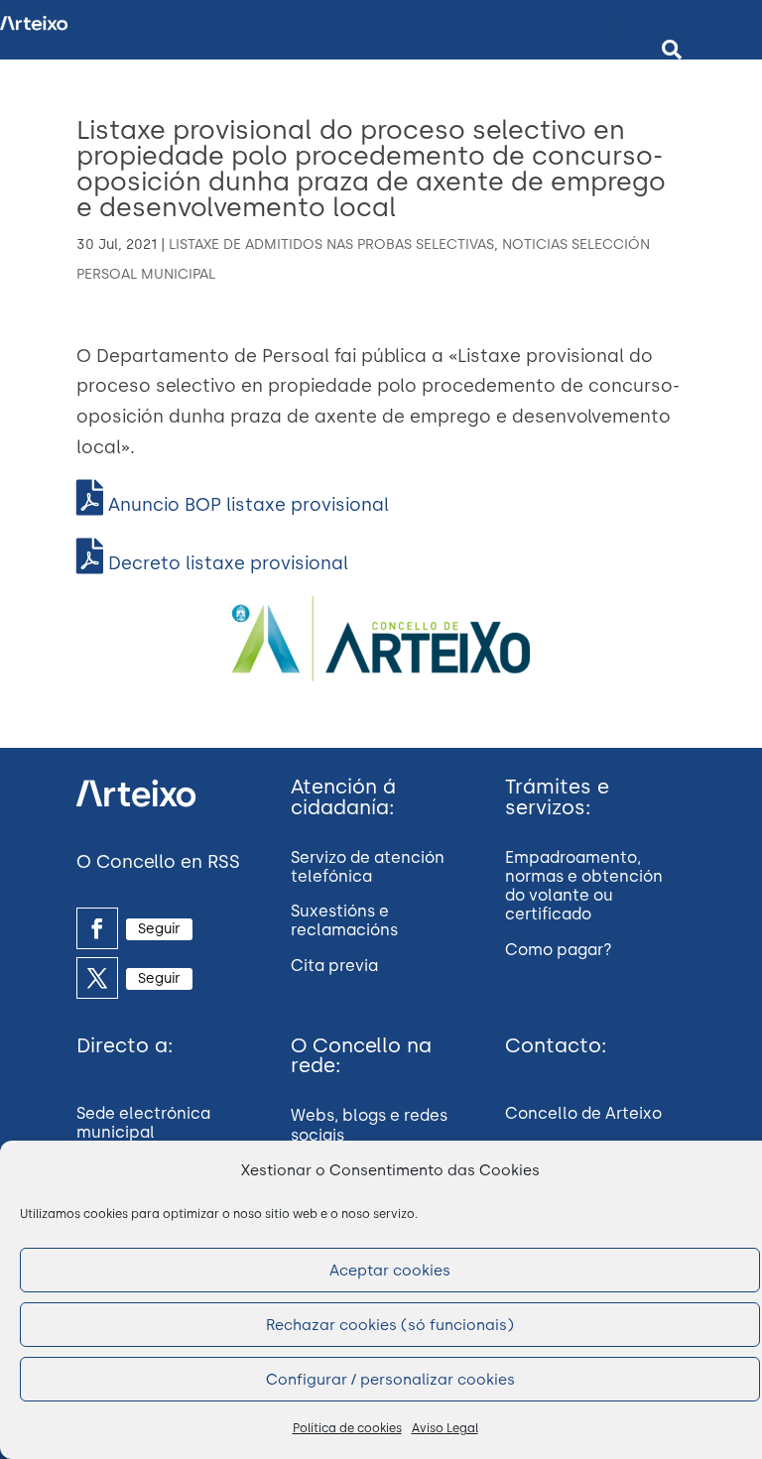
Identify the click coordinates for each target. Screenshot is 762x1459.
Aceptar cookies (389, 1270)
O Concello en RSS (158, 862)
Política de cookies (347, 1428)
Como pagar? (558, 949)
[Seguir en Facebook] (97, 928)
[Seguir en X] (97, 978)
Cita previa (334, 965)
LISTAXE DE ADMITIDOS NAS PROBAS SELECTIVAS (331, 244)
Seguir (159, 928)
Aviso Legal (445, 1428)
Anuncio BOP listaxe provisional (246, 505)
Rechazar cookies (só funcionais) (390, 1325)
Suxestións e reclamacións (344, 920)
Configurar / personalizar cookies (390, 1380)
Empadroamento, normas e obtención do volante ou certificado (584, 886)
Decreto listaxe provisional (225, 563)
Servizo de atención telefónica (367, 867)
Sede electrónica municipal (143, 1123)
